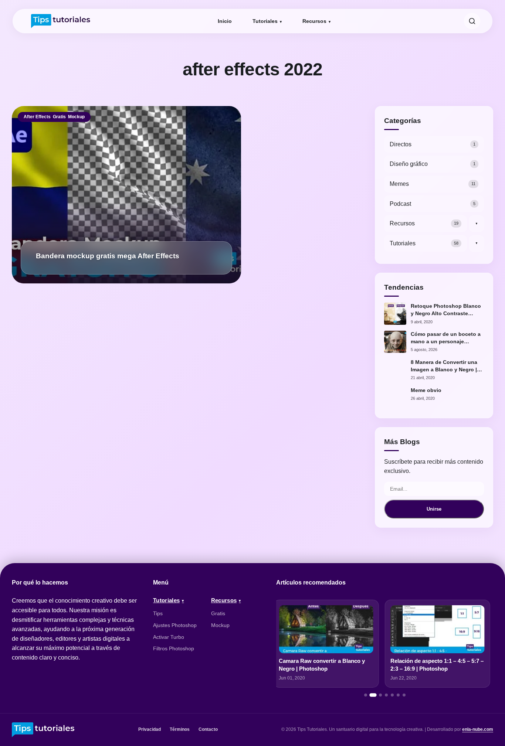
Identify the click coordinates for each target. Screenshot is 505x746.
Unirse (434, 509)
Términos (180, 729)
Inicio (225, 21)
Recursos (314, 21)
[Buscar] (472, 21)
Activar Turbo (168, 637)
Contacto (208, 729)
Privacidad (149, 729)
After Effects (37, 116)
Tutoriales (265, 21)
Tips (158, 613)
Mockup (76, 116)
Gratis (59, 116)
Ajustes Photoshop (175, 625)
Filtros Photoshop (173, 648)
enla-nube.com (477, 729)
